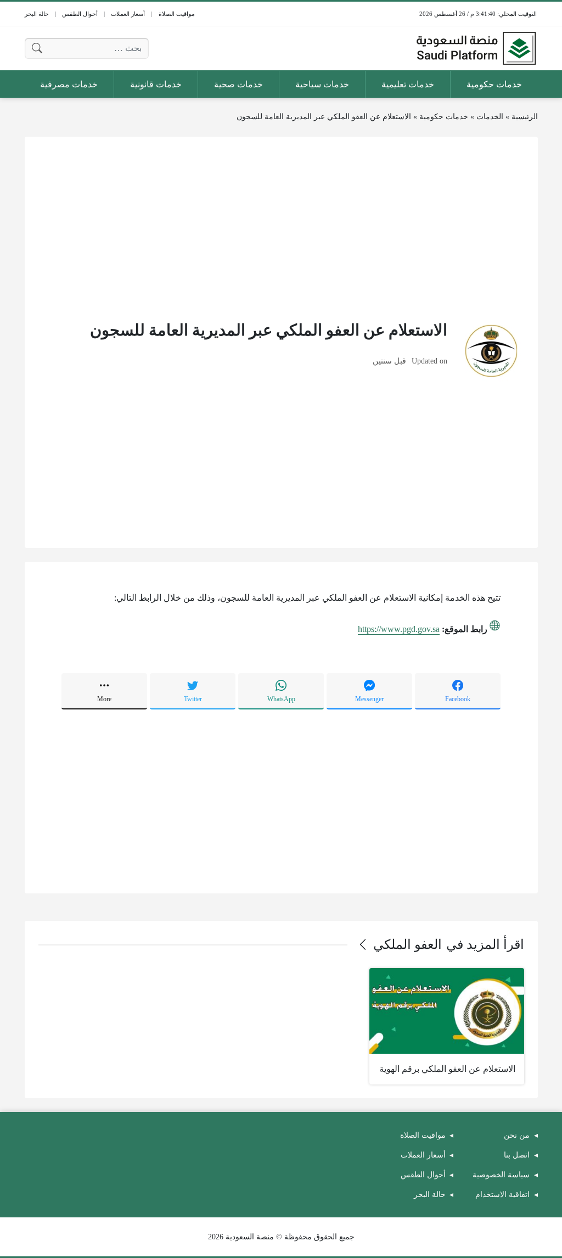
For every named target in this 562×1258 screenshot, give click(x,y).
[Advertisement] (281, 227)
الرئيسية (525, 117)
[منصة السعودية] (475, 48)
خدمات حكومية (443, 117)
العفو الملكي (407, 944)
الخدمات (489, 117)
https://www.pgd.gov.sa (399, 629)
